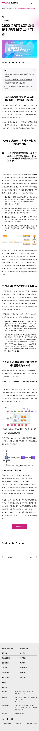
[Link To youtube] (12, 719)
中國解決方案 (24, 648)
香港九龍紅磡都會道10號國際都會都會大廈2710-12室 (26, 698)
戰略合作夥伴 (6, 677)
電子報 (4, 682)
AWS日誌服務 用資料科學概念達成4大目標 (18, 80)
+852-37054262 (19, 702)
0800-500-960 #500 (20, 694)
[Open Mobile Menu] (36, 2)
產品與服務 (23, 653)
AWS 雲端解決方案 (7, 648)
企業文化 (23, 673)
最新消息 (10, 9)
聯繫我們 (19, 526)
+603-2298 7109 (19, 710)
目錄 (19, 71)
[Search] (27, 2)
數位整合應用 (6, 658)
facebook (16, 62)
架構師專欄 (5, 663)
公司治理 (4, 668)
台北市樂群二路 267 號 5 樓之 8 (24, 691)
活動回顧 (6, 21)
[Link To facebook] (7, 719)
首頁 (3, 9)
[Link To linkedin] (3, 719)
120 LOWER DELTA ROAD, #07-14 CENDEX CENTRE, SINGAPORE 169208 (26, 706)
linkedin (10, 62)
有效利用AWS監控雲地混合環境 (15, 83)
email (23, 62)
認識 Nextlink (6, 673)
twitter (19, 62)
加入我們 (23, 677)
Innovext (35, 723)
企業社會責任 (24, 668)
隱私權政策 (18, 723)
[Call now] (31, 2)
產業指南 (4, 653)
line (13, 62)
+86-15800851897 (19, 713)
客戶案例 (23, 658)
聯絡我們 (4, 688)
